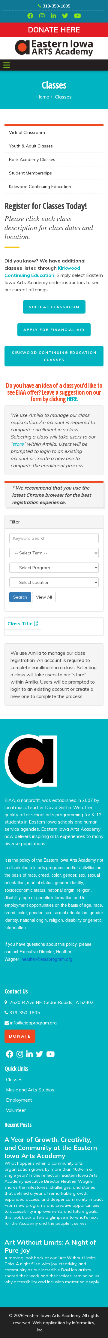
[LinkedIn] (53, 16)
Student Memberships (30, 173)
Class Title (21, 623)
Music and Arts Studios (30, 1090)
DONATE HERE (54, 29)
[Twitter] (65, 16)
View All (44, 597)
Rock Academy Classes (32, 159)
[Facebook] (30, 16)
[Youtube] (77, 16)
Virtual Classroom (27, 132)
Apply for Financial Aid (54, 329)
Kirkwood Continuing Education (40, 186)
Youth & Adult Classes (31, 146)
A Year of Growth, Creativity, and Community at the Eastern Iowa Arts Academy (50, 1148)
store (18, 444)
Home (42, 97)
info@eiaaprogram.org (33, 1023)
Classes (63, 97)
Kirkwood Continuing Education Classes (54, 356)
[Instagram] (42, 16)
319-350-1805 (55, 6)
